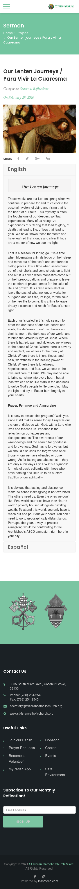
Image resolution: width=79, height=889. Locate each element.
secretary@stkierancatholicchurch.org (36, 706)
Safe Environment (55, 771)
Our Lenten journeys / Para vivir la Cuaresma (35, 75)
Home (8, 33)
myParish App (20, 768)
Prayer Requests (22, 747)
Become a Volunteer (17, 758)
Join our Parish (20, 739)
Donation (52, 739)
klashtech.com (48, 881)
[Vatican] (23, 612)
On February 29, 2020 (18, 97)
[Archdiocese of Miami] (56, 612)
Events (50, 755)
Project (22, 33)
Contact (51, 747)
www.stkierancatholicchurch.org (32, 713)
